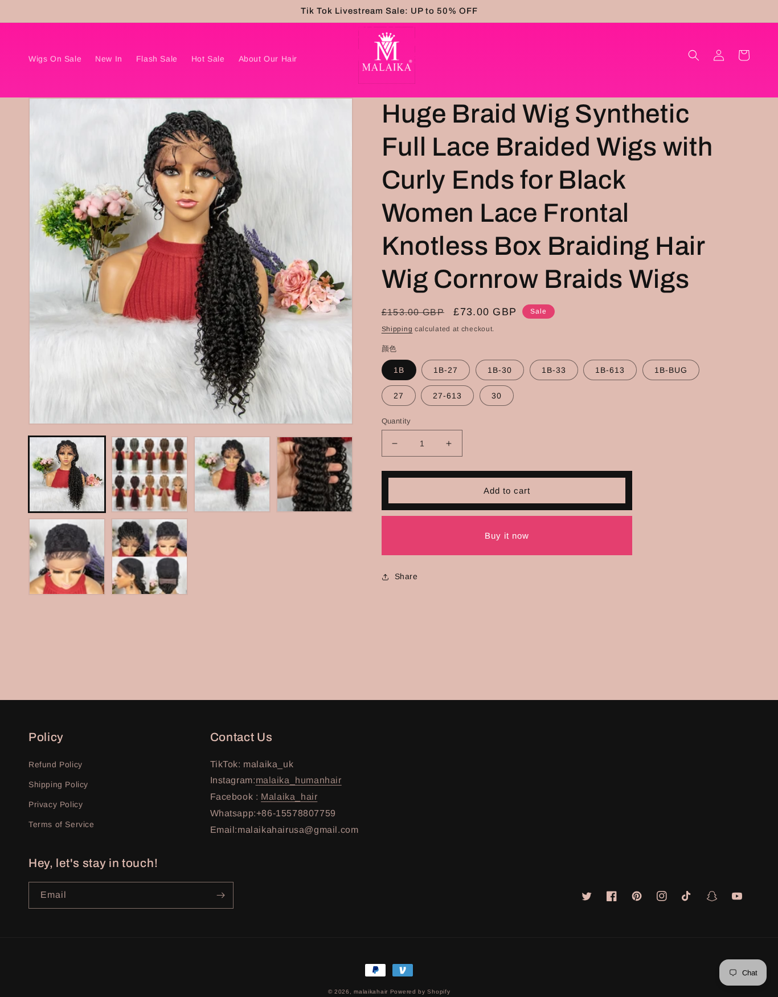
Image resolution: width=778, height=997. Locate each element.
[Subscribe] (220, 895)
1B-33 (554, 370)
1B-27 (445, 370)
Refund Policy (55, 764)
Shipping (397, 329)
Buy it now (507, 535)
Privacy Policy (55, 804)
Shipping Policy (58, 784)
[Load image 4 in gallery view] (314, 474)
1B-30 (500, 370)
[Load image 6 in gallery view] (149, 556)
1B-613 (610, 370)
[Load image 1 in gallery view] (66, 474)
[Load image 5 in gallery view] (66, 556)
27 (399, 395)
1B (399, 370)
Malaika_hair (289, 796)
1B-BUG (670, 370)
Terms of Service (61, 824)
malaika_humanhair (299, 780)
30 (497, 395)
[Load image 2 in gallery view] (149, 474)
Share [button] (406, 576)
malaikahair (371, 991)
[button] (693, 55)
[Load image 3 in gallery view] (232, 474)
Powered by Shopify (420, 991)
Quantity (396, 421)
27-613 (447, 395)
